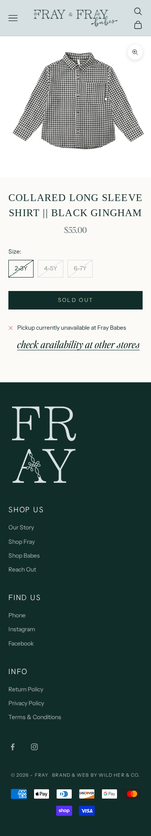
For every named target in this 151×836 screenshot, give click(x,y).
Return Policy (25, 689)
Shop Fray (21, 541)
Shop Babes (24, 555)
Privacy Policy (26, 703)
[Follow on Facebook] (12, 747)
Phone (17, 615)
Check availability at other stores (78, 344)
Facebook (21, 643)
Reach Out (22, 569)
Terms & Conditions (34, 717)
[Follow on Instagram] (34, 747)
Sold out (76, 299)
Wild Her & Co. (119, 775)
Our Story (21, 527)
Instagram (21, 629)
